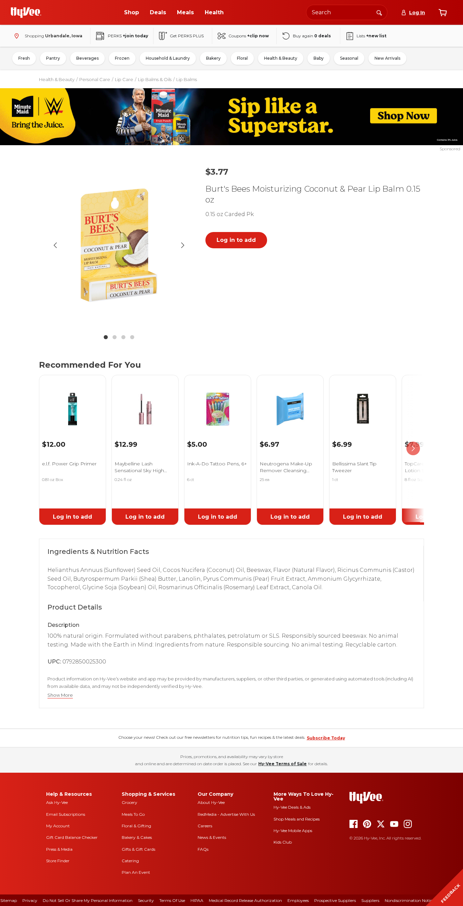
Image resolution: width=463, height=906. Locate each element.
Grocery (129, 802)
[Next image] (183, 245)
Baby (319, 58)
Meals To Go (133, 814)
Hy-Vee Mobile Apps (293, 830)
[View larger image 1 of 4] (119, 245)
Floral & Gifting (136, 825)
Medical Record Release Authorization (245, 900)
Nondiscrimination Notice (409, 900)
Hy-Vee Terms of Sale (282, 763)
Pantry (53, 58)
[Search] (379, 12)
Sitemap (8, 900)
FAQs (203, 849)
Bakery (213, 58)
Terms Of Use (172, 900)
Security (146, 900)
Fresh (24, 58)
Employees (298, 900)
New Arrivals (387, 58)
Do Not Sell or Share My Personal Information (88, 900)
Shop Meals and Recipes (297, 819)
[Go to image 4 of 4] (132, 337)
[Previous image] (55, 245)
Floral (242, 58)
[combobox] (346, 12)
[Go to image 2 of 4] (114, 337)
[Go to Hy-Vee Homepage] (26, 12)
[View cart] (442, 12)
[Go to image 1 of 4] (105, 337)
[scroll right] (413, 448)
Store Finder (57, 860)
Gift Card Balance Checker (72, 837)
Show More (60, 695)
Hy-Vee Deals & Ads (292, 807)
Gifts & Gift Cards (138, 849)
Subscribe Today (326, 737)
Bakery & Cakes (137, 837)
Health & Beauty (280, 58)
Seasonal (349, 58)
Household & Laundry (168, 58)
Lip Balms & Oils (155, 79)
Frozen (122, 58)
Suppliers (370, 900)
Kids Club (283, 842)
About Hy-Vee (211, 802)
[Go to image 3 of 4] (123, 337)
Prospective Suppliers (335, 900)
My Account (58, 825)
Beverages (87, 58)
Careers (205, 825)
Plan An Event (136, 872)
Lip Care (124, 79)
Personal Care (94, 79)
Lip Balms (186, 79)
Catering (130, 860)
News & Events (212, 837)
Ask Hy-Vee (57, 802)
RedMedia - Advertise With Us (226, 814)
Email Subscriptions (65, 814)
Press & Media (59, 849)
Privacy (29, 900)
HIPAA (196, 900)
